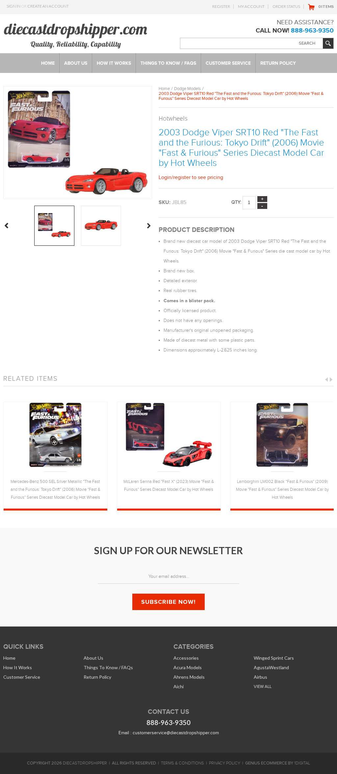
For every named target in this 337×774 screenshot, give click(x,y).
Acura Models (187, 667)
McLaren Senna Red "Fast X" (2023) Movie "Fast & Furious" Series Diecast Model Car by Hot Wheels (168, 485)
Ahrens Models (189, 677)
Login (165, 177)
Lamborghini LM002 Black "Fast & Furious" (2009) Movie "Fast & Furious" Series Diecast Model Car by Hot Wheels (282, 489)
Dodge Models (187, 88)
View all (263, 686)
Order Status (286, 6)
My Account (251, 6)
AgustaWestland (271, 667)
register (182, 177)
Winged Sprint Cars (274, 658)
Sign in (13, 6)
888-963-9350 (312, 30)
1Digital (302, 763)
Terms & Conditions (182, 763)
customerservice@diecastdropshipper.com (176, 732)
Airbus (260, 677)
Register (221, 6)
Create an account (48, 6)
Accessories (186, 658)
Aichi (178, 686)
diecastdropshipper (85, 763)
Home (164, 88)
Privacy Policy (224, 763)
